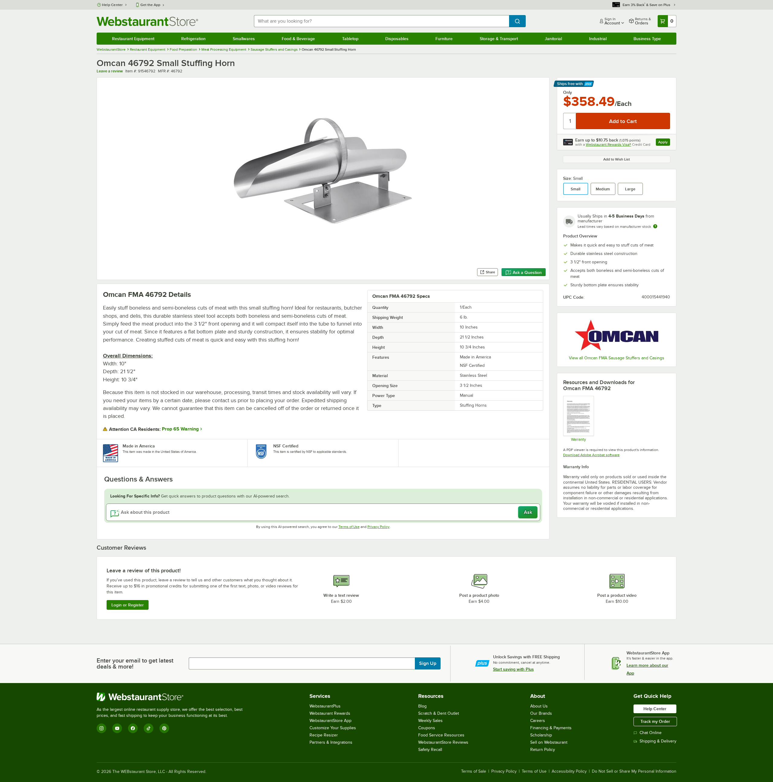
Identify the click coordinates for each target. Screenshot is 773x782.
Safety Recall (430, 749)
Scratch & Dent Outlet (438, 713)
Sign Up (427, 663)
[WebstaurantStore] (172, 697)
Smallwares (244, 38)
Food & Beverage (298, 38)
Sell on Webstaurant (548, 742)
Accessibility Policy (569, 771)
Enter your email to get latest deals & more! (135, 663)
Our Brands (541, 713)
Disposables (397, 38)
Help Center (112, 5)
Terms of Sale (473, 771)
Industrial (598, 38)
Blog (422, 706)
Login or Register (127, 604)
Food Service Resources (441, 735)
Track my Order (655, 721)
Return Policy (542, 749)
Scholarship (541, 735)
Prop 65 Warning (180, 429)
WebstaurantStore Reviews (443, 742)
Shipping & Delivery (658, 741)
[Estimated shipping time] (655, 226)
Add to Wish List (616, 159)
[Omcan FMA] (616, 335)
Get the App (150, 5)
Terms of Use (349, 527)
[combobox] (381, 21)
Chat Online (651, 732)
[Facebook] (133, 728)
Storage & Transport (499, 38)
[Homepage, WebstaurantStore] (147, 21)
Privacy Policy (378, 527)
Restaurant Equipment (133, 38)
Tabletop (350, 38)
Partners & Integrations (331, 742)
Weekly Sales (430, 720)
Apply (664, 143)
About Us (539, 706)
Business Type (647, 38)
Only (567, 92)
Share (490, 272)
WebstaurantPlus (325, 706)
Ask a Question (527, 272)
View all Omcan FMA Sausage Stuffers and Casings (616, 358)
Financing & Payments (551, 728)
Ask (528, 512)
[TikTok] (148, 728)
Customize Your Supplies (333, 728)
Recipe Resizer (324, 735)
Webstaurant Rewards (330, 713)
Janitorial (553, 38)
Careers (537, 720)
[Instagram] (101, 728)
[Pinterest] (164, 728)
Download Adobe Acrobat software (591, 455)
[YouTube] (117, 728)
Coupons (426, 728)
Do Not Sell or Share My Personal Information (634, 771)
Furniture (444, 38)
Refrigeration (193, 38)
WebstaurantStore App (330, 720)
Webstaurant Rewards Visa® (608, 144)
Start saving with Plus (513, 669)
